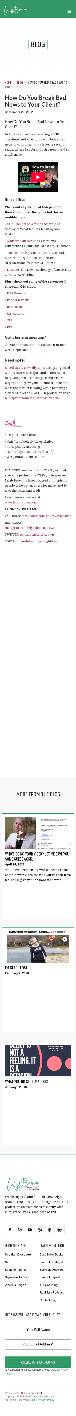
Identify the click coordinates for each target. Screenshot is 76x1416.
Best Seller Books (51, 1254)
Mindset (13, 270)
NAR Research (17, 293)
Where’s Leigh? (15, 1285)
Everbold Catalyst (51, 1262)
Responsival (34, 1393)
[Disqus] (38, 605)
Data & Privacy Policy (42, 1399)
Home (8, 82)
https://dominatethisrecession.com (34, 398)
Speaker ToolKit (15, 1269)
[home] (15, 11)
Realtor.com (15, 307)
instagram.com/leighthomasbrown (30, 528)
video (24, 134)
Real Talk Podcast (52, 1292)
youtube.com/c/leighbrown (40, 541)
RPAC (11, 327)
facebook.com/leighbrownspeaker (46, 516)
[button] (69, 11)
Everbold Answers (52, 1269)
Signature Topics (16, 1277)
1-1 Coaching (49, 1285)
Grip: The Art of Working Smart (30, 224)
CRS (9, 320)
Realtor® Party (18, 300)
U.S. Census (15, 313)
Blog (19, 82)
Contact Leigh (49, 1300)
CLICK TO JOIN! (38, 1362)
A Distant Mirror (19, 241)
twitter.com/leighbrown (37, 534)
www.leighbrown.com (21, 502)
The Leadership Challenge (26, 253)
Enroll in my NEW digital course (28, 368)
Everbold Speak (50, 1277)
